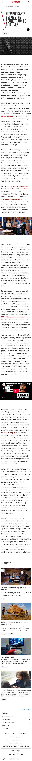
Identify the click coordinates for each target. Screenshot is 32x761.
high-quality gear (10, 433)
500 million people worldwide (12, 317)
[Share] (28, 29)
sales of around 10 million (10, 199)
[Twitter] (18, 754)
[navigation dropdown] (28, 2)
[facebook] (10, 754)
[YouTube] (22, 754)
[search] (2, 2)
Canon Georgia (15, 750)
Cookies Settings (24, 746)
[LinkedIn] (14, 754)
